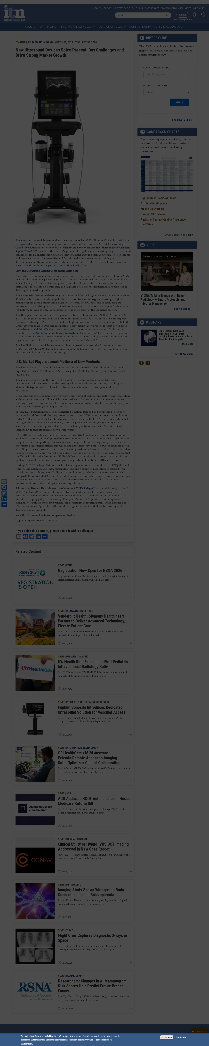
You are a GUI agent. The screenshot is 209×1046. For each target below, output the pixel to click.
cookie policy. (27, 1043)
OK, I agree (166, 1037)
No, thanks (181, 1037)
